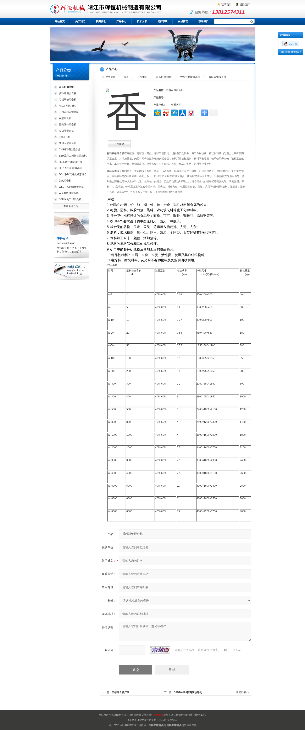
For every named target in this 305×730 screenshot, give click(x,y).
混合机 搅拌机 (164, 77)
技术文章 (142, 21)
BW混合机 (64, 137)
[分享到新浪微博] (166, 112)
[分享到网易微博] (190, 112)
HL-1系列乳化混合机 (70, 168)
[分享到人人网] (182, 112)
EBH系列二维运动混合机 (73, 155)
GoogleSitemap (137, 720)
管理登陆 (172, 720)
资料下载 (162, 21)
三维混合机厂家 (120, 692)
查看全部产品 (70, 206)
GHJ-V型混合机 (67, 143)
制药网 (162, 720)
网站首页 (60, 21)
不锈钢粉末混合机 (69, 112)
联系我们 (226, 4)
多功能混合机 (66, 130)
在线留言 (183, 21)
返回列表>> (242, 692)
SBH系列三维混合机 (70, 199)
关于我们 (80, 21)
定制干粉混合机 (67, 99)
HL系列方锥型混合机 (70, 161)
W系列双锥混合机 (69, 193)
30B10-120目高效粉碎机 (188, 692)
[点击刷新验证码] (160, 650)
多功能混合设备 (67, 93)
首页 (126, 77)
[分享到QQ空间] (157, 112)
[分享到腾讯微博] (174, 112)
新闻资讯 (101, 21)
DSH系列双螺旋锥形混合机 (70, 175)
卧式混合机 (65, 180)
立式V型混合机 (67, 105)
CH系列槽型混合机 (69, 149)
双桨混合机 (65, 118)
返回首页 (245, 4)
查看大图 (176, 104)
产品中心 (121, 21)
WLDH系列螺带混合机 (71, 186)
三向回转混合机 (67, 124)
